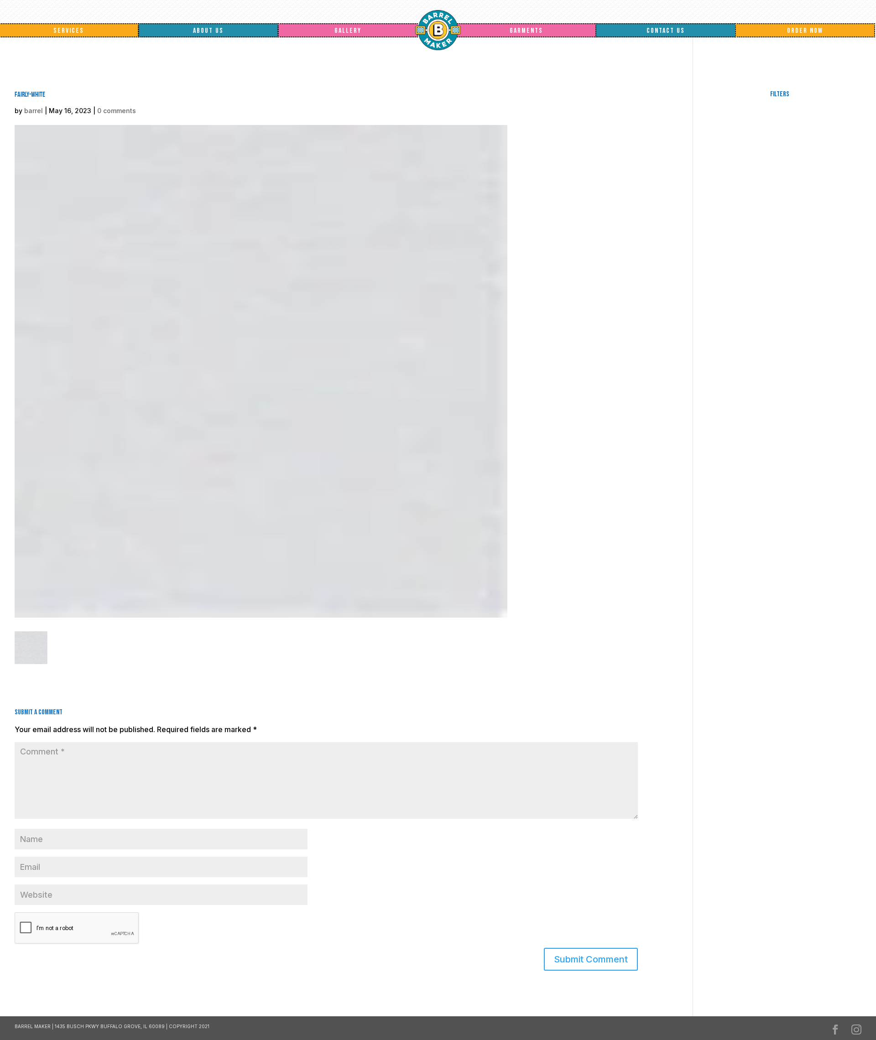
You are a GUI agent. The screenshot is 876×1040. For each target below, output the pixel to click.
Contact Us (666, 30)
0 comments (116, 110)
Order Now (805, 30)
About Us (208, 30)
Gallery (347, 30)
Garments (526, 30)
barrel (33, 110)
